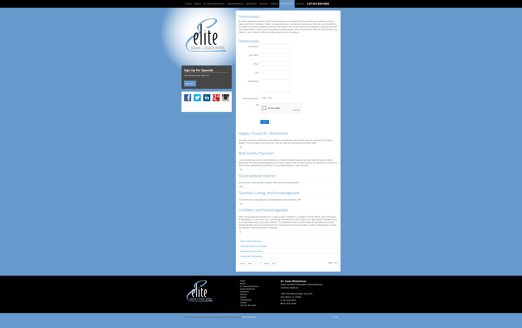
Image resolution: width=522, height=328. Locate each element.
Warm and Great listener (251, 251)
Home (189, 3)
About (198, 3)
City (256, 72)
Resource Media (249, 317)
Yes (264, 97)
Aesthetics (251, 3)
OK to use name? (250, 98)
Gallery (274, 3)
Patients (264, 3)
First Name (253, 46)
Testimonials (287, 3)
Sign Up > (190, 83)
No (270, 97)
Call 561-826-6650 (318, 3)
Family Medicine (235, 3)
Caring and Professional (251, 256)
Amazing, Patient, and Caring (253, 246)
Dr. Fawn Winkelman (213, 3)
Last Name (253, 55)
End (274, 263)
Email (255, 64)
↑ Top (335, 317)
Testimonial (253, 81)
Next (266, 263)
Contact (300, 3)
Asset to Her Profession (250, 241)
